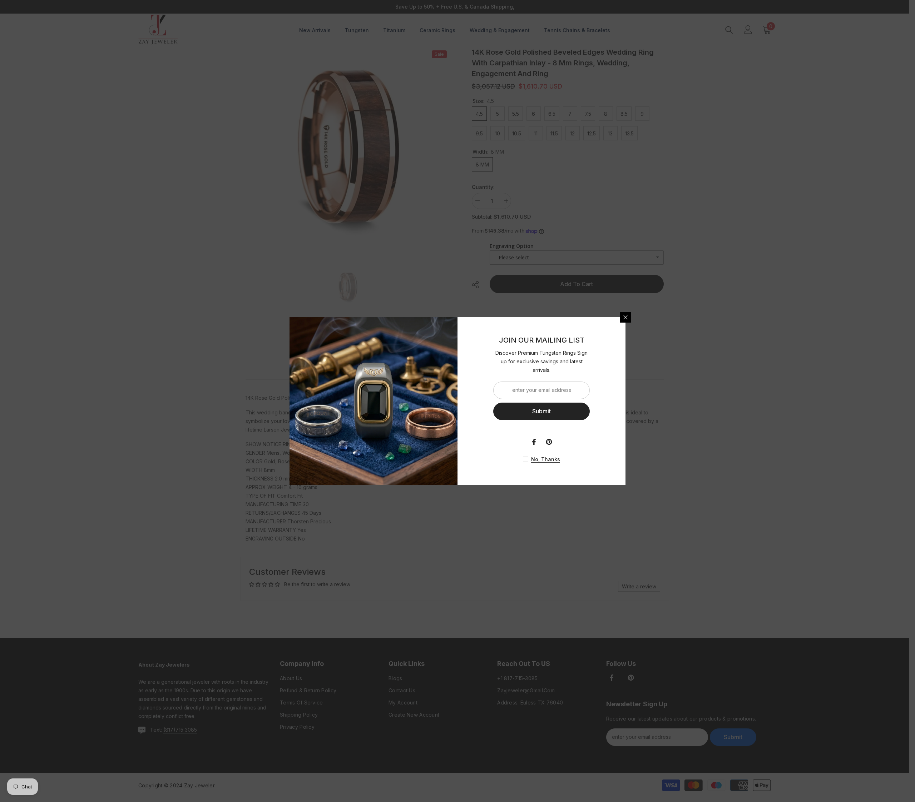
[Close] (625, 317)
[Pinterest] (549, 441)
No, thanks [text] (545, 459)
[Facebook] (533, 441)
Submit (541, 411)
